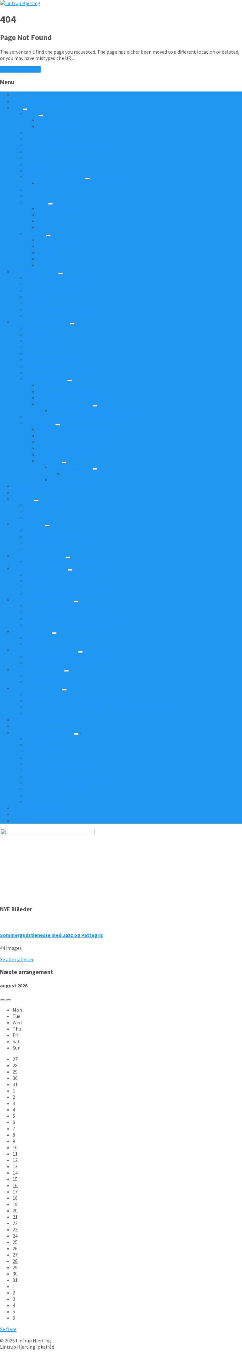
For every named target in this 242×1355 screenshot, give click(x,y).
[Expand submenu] (24, 109)
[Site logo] (20, 3)
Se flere (8, 1329)
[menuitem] (22, 95)
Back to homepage (20, 69)
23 (15, 1229)
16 (15, 1185)
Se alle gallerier (17, 959)
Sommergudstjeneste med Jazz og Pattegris (51, 935)
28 (15, 1261)
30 (15, 1273)
